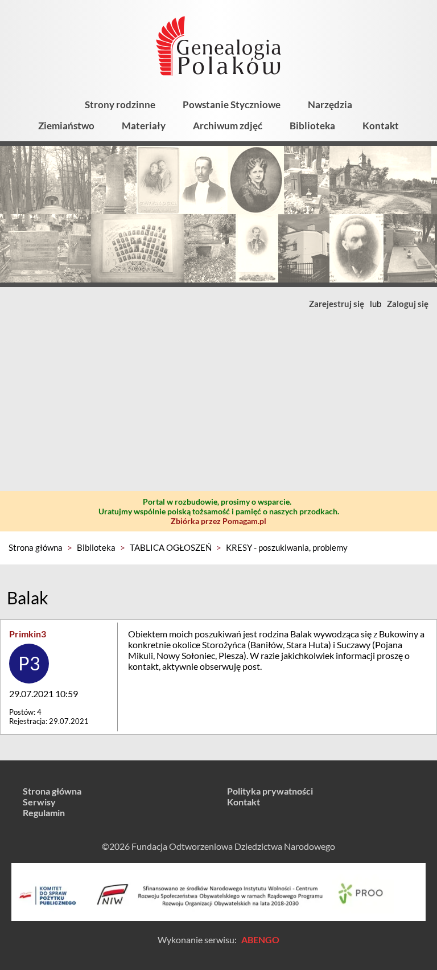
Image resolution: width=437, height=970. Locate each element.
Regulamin (44, 812)
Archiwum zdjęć (227, 126)
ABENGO (260, 939)
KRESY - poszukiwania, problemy (287, 547)
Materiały (144, 126)
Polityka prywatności (270, 790)
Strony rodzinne (120, 104)
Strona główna (36, 547)
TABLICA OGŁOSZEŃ (171, 547)
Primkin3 (27, 633)
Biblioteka (312, 126)
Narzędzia (330, 104)
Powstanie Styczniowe (232, 104)
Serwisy (39, 801)
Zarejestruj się (336, 303)
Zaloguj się (407, 303)
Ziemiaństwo (66, 126)
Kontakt (380, 126)
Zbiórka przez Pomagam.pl (218, 521)
